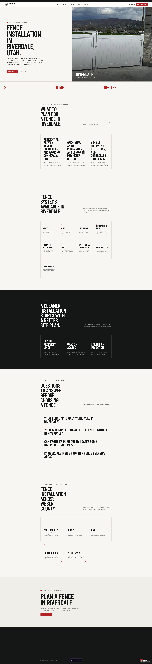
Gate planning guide (88, 644)
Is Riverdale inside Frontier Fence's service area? (72, 455)
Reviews (62, 646)
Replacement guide (78, 644)
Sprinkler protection (78, 639)
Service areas (73, 4)
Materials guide (87, 642)
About (79, 4)
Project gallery (63, 640)
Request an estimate (141, 4)
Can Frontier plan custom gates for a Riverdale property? (68, 443)
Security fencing (87, 640)
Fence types (63, 639)
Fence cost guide (77, 642)
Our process (63, 642)
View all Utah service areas (47, 564)
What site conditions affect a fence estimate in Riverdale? (74, 431)
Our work (65, 4)
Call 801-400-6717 (144, 0)
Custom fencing (77, 640)
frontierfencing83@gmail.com (103, 642)
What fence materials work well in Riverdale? (67, 420)
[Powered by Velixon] (76, 660)
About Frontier (63, 648)
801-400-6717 (132, 4)
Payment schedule (88, 639)
